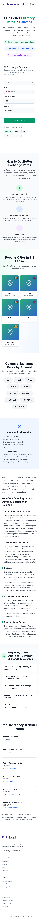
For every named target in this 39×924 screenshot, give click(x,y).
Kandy (17, 131)
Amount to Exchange (11, 97)
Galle (24, 131)
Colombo (8, 131)
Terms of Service (7, 900)
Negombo (17, 136)
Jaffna (7, 136)
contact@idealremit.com (12, 851)
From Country (8, 79)
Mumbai (4, 864)
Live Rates (5, 884)
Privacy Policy (6, 898)
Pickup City (8, 106)
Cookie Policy (6, 903)
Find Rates (21, 120)
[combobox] (25, 4)
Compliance (5, 906)
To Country (8, 88)
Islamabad (5, 870)
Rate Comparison (7, 881)
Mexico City (5, 867)
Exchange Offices (7, 887)
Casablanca (5, 862)
